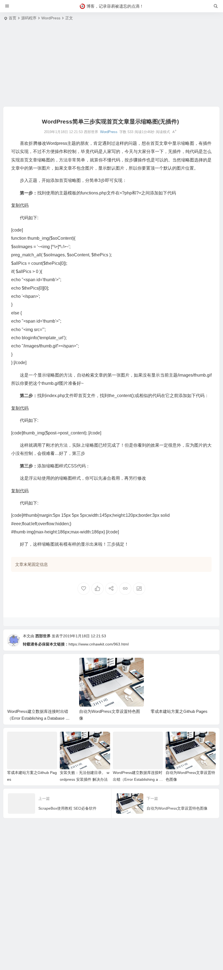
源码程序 (28, 18)
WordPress (50, 18)
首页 (12, 18)
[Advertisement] (111, 65)
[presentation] (184, 666)
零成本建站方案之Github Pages (107, 711)
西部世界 (43, 636)
